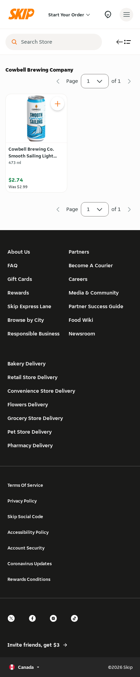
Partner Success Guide (96, 306)
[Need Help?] (108, 14)
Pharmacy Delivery (30, 445)
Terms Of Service (25, 485)
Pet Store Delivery (29, 431)
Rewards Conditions (28, 579)
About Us (18, 251)
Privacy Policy (22, 501)
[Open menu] (126, 14)
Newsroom (82, 333)
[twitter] (13, 624)
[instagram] (55, 624)
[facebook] (34, 624)
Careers (78, 279)
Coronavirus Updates (29, 563)
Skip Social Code (25, 516)
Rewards (18, 292)
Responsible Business (33, 333)
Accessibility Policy (28, 532)
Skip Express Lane (29, 306)
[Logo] (23, 14)
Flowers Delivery (27, 404)
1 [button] (88, 81)
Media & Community (94, 292)
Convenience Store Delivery (41, 390)
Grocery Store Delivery (35, 418)
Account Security (26, 548)
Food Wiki (81, 320)
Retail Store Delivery (32, 377)
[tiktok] (76, 624)
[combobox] (58, 41)
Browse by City (25, 320)
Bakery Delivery (26, 363)
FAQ (12, 265)
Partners (79, 251)
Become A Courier (91, 265)
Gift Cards (19, 279)
